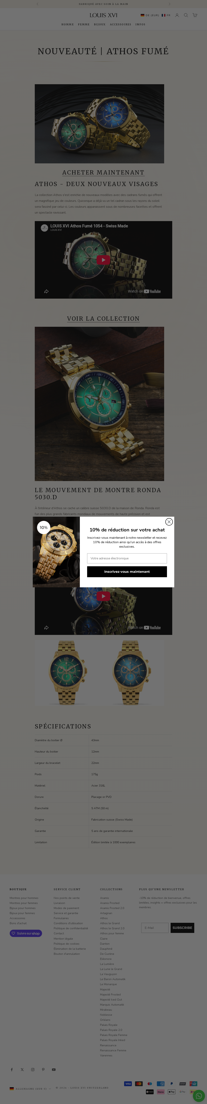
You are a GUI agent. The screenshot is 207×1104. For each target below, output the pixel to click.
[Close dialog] (169, 521)
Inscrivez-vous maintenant (127, 572)
